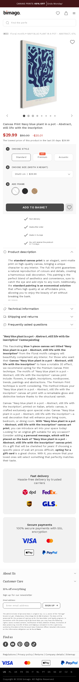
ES (49, 672)
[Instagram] (26, 644)
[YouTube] (12, 644)
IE (71, 672)
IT (33, 672)
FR (21, 672)
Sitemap (70, 654)
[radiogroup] (39, 157)
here (39, 629)
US (4, 672)
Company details (54, 654)
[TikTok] (33, 644)
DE (27, 672)
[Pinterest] (19, 644)
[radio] (21, 157)
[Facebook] (5, 644)
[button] (15, 191)
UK (15, 672)
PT (43, 672)
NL (38, 672)
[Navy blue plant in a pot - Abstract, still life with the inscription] (69, 207)
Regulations (9, 654)
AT (60, 672)
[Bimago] (12, 13)
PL (10, 672)
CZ (66, 672)
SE (54, 672)
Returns (39, 654)
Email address (9, 600)
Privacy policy (25, 654)
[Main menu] (74, 13)
